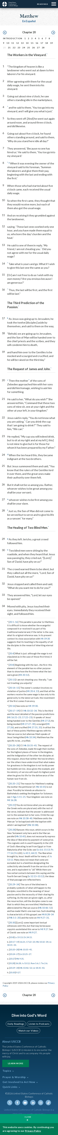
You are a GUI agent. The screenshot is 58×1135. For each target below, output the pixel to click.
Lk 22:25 (24, 954)
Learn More (15, 1063)
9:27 (18, 972)
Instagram (40, 1102)
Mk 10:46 (43, 907)
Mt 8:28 (46, 914)
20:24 (12, 954)
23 (19, 47)
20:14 (12, 687)
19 (51, 43)
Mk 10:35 (28, 745)
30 (33, 724)
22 (14, 47)
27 (38, 47)
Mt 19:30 (45, 638)
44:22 (34, 853)
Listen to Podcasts (39, 1023)
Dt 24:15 (28, 937)
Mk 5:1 (12, 917)
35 (40, 727)
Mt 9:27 (41, 917)
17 (41, 43)
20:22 (12, 805)
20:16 (12, 706)
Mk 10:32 (28, 710)
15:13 (47, 849)
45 (35, 745)
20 (18, 917)
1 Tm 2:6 (43, 963)
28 (43, 47)
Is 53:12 (26, 963)
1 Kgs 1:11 (16, 797)
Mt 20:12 (23, 675)
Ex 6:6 (40, 849)
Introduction (12, 38)
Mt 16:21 (12, 717)
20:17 (12, 710)
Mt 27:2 (45, 720)
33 (15, 945)
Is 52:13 (32, 876)
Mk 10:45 (20, 836)
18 (46, 43)
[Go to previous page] (5, 32)
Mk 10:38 (24, 818)
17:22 (25, 717)
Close (28, 1117)
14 (27, 43)
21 (9, 47)
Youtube (25, 1102)
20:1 (11, 622)
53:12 (41, 876)
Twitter (9, 1102)
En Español (29, 21)
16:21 (22, 942)
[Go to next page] (53, 32)
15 (32, 43)
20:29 (12, 884)
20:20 (12, 745)
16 (37, 43)
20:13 (12, 679)
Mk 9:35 (20, 958)
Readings (42, 4)
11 (12, 43)
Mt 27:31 (33, 727)
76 (15, 853)
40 (31, 818)
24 (23, 47)
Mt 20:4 (31, 691)
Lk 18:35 (37, 968)
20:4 (11, 653)
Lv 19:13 (19, 937)
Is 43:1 (26, 853)
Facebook (17, 1102)
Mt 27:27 (26, 724)
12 (17, 43)
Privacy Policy (33, 1130)
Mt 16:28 (12, 800)
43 (43, 968)
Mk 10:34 (30, 737)
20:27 (12, 958)
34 (35, 710)
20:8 (11, 664)
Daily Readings (15, 1023)
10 (7, 43)
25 (28, 47)
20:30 (12, 922)
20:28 (12, 829)
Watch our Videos (28, 1030)
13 (22, 43)
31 (47, 917)
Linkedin (33, 1102)
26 (33, 47)
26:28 (18, 963)
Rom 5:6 (34, 963)
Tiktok (48, 1102)
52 (50, 907)
